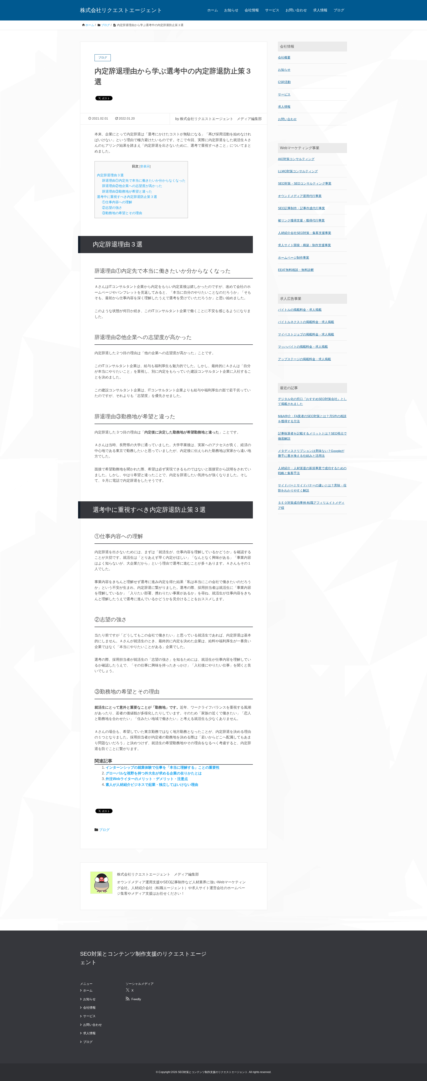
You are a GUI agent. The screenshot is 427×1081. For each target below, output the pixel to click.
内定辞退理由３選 (110, 175)
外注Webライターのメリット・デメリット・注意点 (147, 779)
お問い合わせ (296, 10)
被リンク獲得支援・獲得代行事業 (301, 220)
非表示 (145, 166)
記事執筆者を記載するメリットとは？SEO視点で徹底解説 (312, 436)
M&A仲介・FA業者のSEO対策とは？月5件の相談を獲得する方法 (312, 418)
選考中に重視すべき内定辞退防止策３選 (127, 197)
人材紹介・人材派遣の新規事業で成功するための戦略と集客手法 (312, 470)
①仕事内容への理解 (117, 202)
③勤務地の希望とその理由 (122, 213)
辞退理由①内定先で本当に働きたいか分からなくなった (143, 180)
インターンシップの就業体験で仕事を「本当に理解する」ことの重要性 (163, 767)
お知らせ (231, 10)
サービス (272, 10)
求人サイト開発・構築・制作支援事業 (304, 245)
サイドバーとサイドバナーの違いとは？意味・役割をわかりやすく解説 (312, 488)
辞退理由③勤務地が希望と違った (127, 191)
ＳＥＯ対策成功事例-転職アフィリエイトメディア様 (311, 505)
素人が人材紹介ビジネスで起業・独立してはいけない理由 (152, 784)
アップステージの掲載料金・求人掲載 (304, 359)
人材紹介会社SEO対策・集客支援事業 (304, 233)
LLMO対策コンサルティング (298, 171)
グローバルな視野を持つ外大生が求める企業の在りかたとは (154, 773)
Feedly (136, 999)
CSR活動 (284, 82)
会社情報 (252, 10)
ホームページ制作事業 (293, 257)
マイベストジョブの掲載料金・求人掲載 (306, 334)
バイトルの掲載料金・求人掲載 (300, 309)
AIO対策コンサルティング (296, 159)
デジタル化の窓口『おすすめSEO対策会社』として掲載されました (312, 401)
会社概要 (284, 57)
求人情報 (320, 10)
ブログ (339, 10)
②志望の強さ (112, 207)
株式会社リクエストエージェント (121, 10)
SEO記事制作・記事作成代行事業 (301, 208)
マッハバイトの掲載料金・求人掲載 (303, 346)
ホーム (212, 10)
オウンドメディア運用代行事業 (300, 196)
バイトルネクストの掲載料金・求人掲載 (306, 322)
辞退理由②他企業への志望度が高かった (132, 186)
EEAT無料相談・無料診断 (296, 270)
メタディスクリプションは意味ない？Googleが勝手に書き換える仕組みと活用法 (311, 453)
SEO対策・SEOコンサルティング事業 (304, 183)
